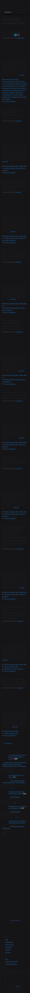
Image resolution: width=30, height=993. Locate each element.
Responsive (22, 238)
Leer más (21, 75)
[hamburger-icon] (14, 7)
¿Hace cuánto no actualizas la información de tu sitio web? (12, 113)
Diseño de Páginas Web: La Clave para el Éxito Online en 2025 (14, 682)
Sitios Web (22, 81)
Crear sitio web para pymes (10, 86)
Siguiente (9, 743)
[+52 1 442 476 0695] (15, 918)
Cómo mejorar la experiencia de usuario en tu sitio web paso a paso (12, 324)
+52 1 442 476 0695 (15, 920)
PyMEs (14, 669)
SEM (14, 766)
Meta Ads (23, 762)
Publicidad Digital (7, 766)
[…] (12, 771)
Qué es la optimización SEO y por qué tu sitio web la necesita (15, 254)
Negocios (5, 764)
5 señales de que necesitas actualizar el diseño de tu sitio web (14, 395)
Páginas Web (22, 166)
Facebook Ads (8, 762)
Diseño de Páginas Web (11, 79)
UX (3, 377)
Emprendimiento (15, 797)
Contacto (8, 12)
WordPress (5, 170)
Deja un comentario (10, 101)
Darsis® (18, 986)
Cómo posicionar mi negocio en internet (15, 84)
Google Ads (16, 762)
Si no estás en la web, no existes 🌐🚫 (14, 33)
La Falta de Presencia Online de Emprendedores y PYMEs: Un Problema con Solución (14, 612)
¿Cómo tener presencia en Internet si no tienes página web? (14, 461)
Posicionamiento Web (8, 81)
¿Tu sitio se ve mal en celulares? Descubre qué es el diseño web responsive (14, 184)
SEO (17, 81)
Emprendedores (7, 669)
